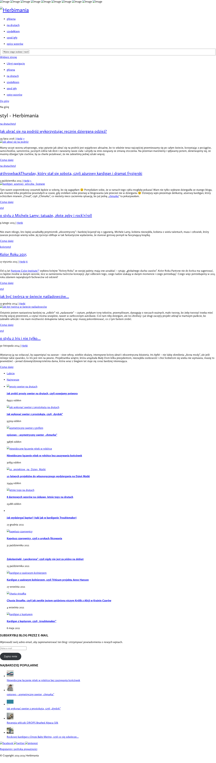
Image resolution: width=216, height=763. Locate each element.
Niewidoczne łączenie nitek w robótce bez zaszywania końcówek (44, 455)
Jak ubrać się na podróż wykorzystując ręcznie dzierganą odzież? (53, 131)
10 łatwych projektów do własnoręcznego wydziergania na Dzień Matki (48, 476)
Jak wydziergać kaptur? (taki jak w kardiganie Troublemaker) (42, 517)
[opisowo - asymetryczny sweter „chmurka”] (10, 690)
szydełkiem (13, 31)
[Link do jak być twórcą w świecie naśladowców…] (23, 306)
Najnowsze (13, 379)
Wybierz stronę (8, 57)
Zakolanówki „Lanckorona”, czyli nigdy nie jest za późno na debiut (45, 559)
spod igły (12, 37)
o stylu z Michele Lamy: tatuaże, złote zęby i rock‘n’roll (46, 215)
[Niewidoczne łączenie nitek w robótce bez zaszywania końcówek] (10, 676)
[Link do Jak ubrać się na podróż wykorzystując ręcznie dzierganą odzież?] (14, 141)
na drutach (13, 25)
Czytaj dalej (7, 160)
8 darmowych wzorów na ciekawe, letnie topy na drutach (40, 497)
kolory (3, 246)
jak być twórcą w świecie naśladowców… (34, 296)
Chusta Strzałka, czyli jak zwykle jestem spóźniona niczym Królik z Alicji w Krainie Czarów (59, 600)
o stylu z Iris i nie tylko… (20, 338)
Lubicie (11, 373)
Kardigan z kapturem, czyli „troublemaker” (31, 621)
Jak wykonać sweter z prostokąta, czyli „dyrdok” (35, 414)
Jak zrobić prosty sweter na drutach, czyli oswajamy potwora (42, 393)
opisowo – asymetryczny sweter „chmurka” (32, 434)
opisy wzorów (15, 43)
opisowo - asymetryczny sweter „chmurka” (30, 694)
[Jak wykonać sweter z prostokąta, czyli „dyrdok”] (10, 704)
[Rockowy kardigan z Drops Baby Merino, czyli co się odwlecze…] (10, 732)
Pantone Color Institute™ (25, 270)
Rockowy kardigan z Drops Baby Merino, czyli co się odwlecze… (43, 736)
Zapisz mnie (10, 656)
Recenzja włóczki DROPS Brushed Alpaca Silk (32, 722)
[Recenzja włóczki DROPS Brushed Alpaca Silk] (10, 718)
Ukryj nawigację (16, 63)
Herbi (19, 138)
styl (14, 123)
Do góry (4, 101)
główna (11, 19)
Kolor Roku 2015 (13, 254)
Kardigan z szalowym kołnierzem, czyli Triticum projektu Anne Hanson (48, 579)
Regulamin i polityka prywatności (18, 749)
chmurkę (114, 196)
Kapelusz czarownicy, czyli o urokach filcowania (34, 538)
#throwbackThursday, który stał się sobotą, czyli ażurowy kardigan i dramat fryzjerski (71, 173)
